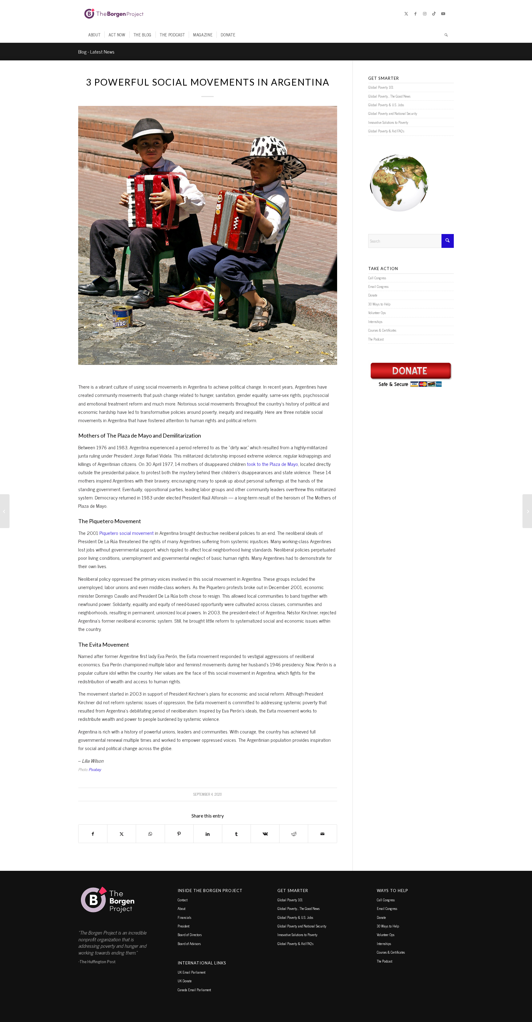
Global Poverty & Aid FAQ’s (386, 131)
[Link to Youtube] (443, 13)
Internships (375, 321)
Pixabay (95, 769)
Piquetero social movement (126, 533)
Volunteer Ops (377, 312)
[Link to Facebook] (415, 13)
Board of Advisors (189, 943)
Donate (372, 295)
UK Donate (184, 981)
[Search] (444, 34)
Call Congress (377, 278)
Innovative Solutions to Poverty (388, 122)
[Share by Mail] (322, 834)
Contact (182, 900)
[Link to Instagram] (424, 13)
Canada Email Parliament (194, 989)
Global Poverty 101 (380, 87)
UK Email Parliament (191, 972)
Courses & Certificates (382, 330)
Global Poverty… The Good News (389, 96)
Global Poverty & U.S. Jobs (386, 104)
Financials (184, 917)
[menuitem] (94, 34)
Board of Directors (190, 934)
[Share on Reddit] (294, 834)
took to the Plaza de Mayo (272, 464)
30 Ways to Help (379, 304)
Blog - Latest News (96, 51)
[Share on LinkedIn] (208, 834)
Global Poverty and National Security (392, 113)
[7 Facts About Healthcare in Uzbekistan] (5, 511)
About (181, 908)
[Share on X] (121, 834)
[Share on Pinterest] (179, 834)
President (183, 926)
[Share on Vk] (265, 834)
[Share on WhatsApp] (150, 834)
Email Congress (378, 286)
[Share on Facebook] (93, 834)
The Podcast (376, 339)
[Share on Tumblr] (236, 834)
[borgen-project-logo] (113, 13)
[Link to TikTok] (433, 13)
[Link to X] (406, 13)
